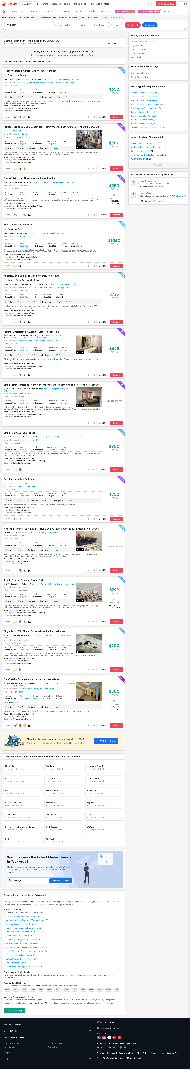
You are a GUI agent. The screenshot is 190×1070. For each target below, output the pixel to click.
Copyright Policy (173, 1053)
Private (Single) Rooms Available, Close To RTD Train (31, 332)
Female (36, 698)
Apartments (80, 11)
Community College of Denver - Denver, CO (23, 940)
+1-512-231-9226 (123, 1023)
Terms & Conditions (126, 1053)
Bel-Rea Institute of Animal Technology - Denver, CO (27, 947)
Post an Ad (86, 55)
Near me (13, 11)
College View (63, 287)
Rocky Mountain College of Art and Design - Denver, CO (28, 967)
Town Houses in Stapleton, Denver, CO (146, 108)
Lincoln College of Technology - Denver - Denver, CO (27, 951)
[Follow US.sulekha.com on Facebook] (99, 1038)
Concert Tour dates (55, 1043)
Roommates (55, 3)
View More (103, 117)
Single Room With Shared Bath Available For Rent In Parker (34, 631)
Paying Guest (66, 11)
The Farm (21, 689)
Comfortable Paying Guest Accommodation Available (32, 679)
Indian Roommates (8, 18)
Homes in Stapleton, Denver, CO (143, 112)
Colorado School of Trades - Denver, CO (22, 924)
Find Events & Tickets (14, 1037)
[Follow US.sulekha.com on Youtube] (114, 1038)
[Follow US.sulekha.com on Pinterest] (120, 1038)
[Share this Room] (94, 117)
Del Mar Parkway (34, 83)
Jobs (85, 3)
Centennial (22, 340)
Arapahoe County (61, 79)
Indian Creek (22, 185)
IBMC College (21, 716)
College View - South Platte (38, 287)
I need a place (65, 25)
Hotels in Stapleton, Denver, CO (143, 124)
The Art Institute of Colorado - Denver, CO (22, 932)
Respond (116, 117)
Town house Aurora (17, 75)
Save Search (150, 25)
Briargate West (48, 689)
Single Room (24, 92)
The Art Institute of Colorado (27, 160)
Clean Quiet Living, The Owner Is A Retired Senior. (29, 178)
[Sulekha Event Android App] (110, 1047)
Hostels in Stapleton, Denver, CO (144, 120)
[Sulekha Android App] (98, 1047)
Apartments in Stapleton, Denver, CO (145, 100)
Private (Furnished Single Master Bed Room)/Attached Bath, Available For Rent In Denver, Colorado (53, 127)
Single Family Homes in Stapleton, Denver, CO (149, 104)
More (113, 3)
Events (46, 3)
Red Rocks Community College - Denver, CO (23, 928)
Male (35, 297)
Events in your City (11, 1043)
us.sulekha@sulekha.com (110, 1028)
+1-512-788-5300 (107, 1023)
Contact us (111, 1053)
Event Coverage (10, 1047)
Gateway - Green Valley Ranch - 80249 (146, 42)
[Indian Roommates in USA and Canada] (4, 11)
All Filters (131, 25)
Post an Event (53, 1047)
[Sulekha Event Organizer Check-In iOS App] (125, 1047)
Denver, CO (47, 182)
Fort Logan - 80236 (138, 49)
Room (82, 25)
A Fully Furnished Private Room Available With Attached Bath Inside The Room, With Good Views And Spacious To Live (53, 528)
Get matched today (14, 1010)
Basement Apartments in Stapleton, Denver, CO (150, 127)
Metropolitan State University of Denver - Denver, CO (27, 920)
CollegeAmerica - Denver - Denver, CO (21, 959)
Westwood (53, 287)
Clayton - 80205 (137, 46)
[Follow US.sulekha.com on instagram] (104, 1038)
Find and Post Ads (12, 1024)
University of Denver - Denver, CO (19, 936)
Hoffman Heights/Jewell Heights (63, 83)
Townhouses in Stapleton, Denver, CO (146, 96)
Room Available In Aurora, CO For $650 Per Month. (30, 71)
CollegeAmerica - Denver (143, 151)
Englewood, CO (16, 337)
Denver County (58, 182)
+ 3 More (80, 246)
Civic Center (22, 134)
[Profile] (182, 3)
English (74, 195)
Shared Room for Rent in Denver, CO (85, 18)
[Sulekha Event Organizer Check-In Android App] (121, 1047)
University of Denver (141, 159)
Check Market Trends (60, 881)
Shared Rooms (51, 11)
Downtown (22, 236)
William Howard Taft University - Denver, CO (23, 943)
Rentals (66, 3)
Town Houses (105, 11)
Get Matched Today (106, 741)
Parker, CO (46, 389)
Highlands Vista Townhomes (28, 486)
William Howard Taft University (145, 143)
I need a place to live (125, 11)
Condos (92, 11)
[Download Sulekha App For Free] (151, 3)
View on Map (74, 79)
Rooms (23, 11)
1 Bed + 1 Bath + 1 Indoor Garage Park (23, 580)
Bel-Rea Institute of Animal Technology (31, 206)
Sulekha (9, 3)
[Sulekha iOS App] (101, 1047)
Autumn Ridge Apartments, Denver (24, 280)
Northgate (38, 689)
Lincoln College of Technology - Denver (148, 155)
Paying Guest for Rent (139, 77)
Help (6, 1059)
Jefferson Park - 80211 (140, 53)
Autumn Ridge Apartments (149, 181)
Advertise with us (157, 1053)
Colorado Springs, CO (63, 683)
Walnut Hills (52, 340)
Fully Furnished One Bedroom (19, 479)
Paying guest (25, 698)
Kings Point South (24, 394)
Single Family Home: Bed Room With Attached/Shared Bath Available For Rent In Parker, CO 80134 (53, 385)
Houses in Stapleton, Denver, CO (144, 116)
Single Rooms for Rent (140, 73)
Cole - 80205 (136, 57)
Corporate (8, 1052)
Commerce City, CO (11, 131)
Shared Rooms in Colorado (27, 18)
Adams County (25, 131)
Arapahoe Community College (28, 257)
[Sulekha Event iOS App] (113, 1047)
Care (91, 3)
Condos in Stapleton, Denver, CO (144, 93)
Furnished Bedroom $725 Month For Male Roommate (31, 275)
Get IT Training (10, 1031)
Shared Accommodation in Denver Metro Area (55, 18)
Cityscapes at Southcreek (27, 440)
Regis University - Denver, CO (17, 963)
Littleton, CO (34, 233)
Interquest (29, 689)
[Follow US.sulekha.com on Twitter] (109, 1038)
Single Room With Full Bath (18, 224)
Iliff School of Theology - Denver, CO (20, 955)
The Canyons (23, 536)
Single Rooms (35, 11)
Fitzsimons (45, 83)
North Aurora (22, 83)
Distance (115, 43)
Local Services (102, 3)
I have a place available (149, 11)
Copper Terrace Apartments (37, 340)
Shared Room (99, 25)
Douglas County (58, 389)
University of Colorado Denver (27, 108)
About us (100, 1053)
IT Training (76, 3)
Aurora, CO (49, 79)
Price (116, 25)
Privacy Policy (142, 1053)
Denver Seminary (23, 510)
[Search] (37, 3)
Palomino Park (15, 229)
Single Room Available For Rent (20, 433)
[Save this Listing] (88, 117)
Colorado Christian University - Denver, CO (23, 916)
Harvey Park (22, 287)
